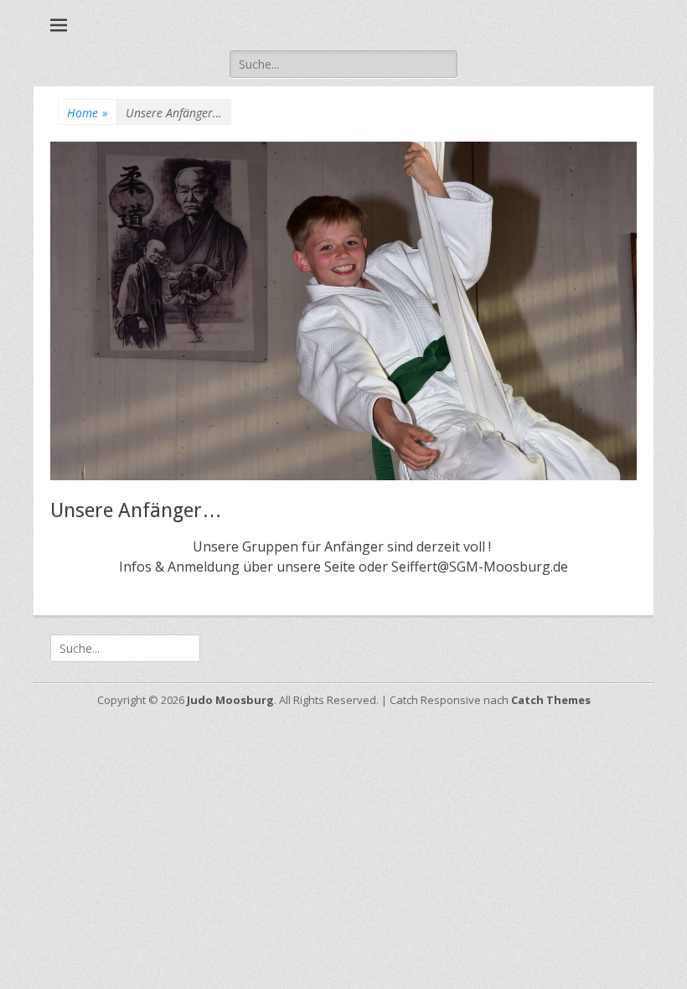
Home (87, 113)
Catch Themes (551, 699)
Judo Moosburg (230, 699)
